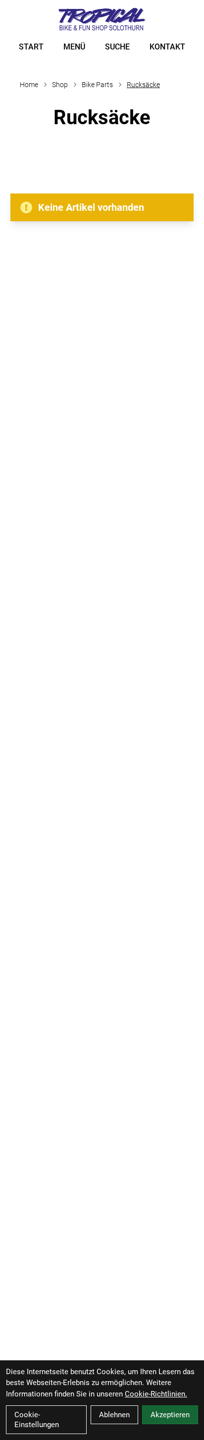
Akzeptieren (170, 1414)
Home (29, 85)
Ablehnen (114, 1414)
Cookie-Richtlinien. (156, 1394)
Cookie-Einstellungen (36, 1419)
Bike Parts (97, 85)
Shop (60, 85)
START (31, 46)
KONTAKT (167, 46)
